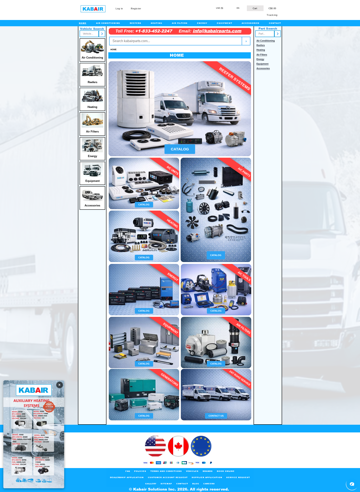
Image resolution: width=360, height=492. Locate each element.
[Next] (102, 33)
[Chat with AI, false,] (352, 484)
